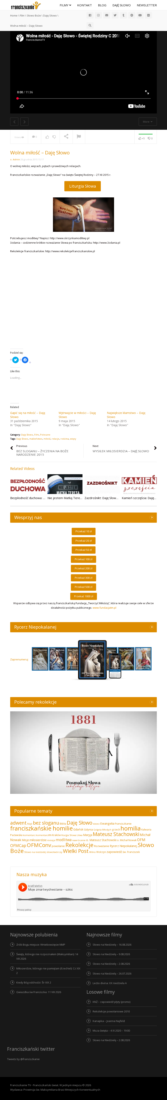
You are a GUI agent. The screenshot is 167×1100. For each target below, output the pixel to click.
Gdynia (88, 829)
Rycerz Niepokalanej (123, 846)
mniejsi (51, 840)
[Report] (79, 137)
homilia (131, 828)
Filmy (64, 5)
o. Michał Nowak (126, 840)
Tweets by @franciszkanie (23, 1059)
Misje (25, 840)
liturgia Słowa (68, 835)
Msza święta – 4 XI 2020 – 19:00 (111, 1030)
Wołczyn (101, 852)
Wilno (92, 852)
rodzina (64, 438)
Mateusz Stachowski (116, 834)
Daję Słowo (121, 5)
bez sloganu (46, 823)
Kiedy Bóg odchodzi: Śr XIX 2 (33, 982)
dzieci (96, 823)
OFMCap (18, 845)
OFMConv (39, 845)
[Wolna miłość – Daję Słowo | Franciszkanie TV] (26, 5)
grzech (116, 829)
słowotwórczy (54, 852)
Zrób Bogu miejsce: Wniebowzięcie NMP (40, 944)
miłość (47, 438)
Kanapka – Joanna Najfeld (109, 1021)
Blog (102, 5)
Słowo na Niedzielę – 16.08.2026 (112, 944)
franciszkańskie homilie (41, 828)
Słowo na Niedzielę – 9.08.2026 (111, 954)
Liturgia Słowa (82, 186)
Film (36, 434)
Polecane (45, 434)
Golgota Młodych (102, 829)
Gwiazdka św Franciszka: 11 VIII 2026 (38, 992)
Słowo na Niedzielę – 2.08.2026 (111, 964)
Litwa (79, 835)
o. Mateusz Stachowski (101, 840)
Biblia (63, 823)
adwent (18, 823)
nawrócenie (79, 840)
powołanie (58, 846)
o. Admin (15, 159)
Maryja (87, 835)
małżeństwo (35, 438)
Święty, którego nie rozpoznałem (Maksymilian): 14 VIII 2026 (47, 956)
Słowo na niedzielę (35, 852)
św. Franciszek (131, 852)
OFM (141, 839)
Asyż (29, 823)
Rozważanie (101, 846)
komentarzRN (44, 835)
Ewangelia (107, 823)
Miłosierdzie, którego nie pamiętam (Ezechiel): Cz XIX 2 (48, 971)
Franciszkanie (123, 823)
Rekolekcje (79, 845)
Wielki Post (76, 850)
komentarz (29, 835)
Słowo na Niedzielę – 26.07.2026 (112, 973)
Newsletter (147, 5)
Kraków (56, 835)
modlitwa (64, 839)
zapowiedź (114, 852)
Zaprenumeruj (19, 659)
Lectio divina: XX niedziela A (110, 983)
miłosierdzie (38, 840)
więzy (73, 438)
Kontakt (84, 5)
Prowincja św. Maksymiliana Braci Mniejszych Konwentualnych (61, 1089)
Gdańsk (78, 829)
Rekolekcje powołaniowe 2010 (111, 1011)
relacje (55, 438)
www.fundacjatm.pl (104, 607)
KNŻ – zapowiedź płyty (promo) (111, 1002)
